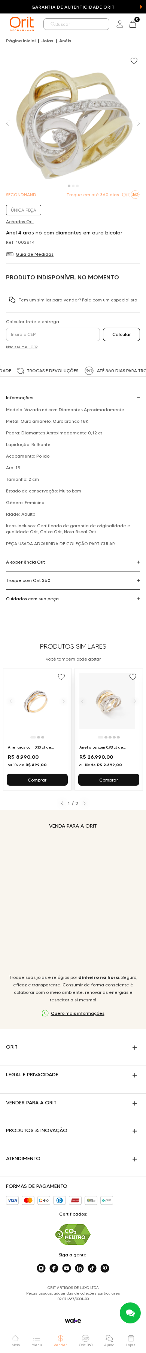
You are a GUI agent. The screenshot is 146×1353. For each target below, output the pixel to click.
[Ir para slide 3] (42, 737)
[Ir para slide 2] (38, 737)
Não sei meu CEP (21, 347)
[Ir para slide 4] (114, 737)
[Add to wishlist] (134, 61)
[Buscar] (52, 24)
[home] (22, 24)
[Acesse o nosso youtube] (66, 1268)
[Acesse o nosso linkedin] (79, 1268)
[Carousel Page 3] (77, 186)
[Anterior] (10, 701)
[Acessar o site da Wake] (73, 1320)
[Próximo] (63, 701)
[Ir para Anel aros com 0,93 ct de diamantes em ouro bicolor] (109, 729)
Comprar (37, 780)
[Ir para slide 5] (118, 737)
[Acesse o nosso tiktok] (92, 1268)
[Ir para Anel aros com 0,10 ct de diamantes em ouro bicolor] (37, 729)
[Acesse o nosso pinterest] (104, 1268)
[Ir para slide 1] (33, 737)
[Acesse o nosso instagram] (41, 1268)
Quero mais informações (77, 1013)
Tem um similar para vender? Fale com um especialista (78, 300)
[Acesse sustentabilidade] (73, 1234)
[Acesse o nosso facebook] (53, 1268)
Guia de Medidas (35, 254)
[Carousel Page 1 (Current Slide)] (69, 186)
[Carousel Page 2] (73, 186)
